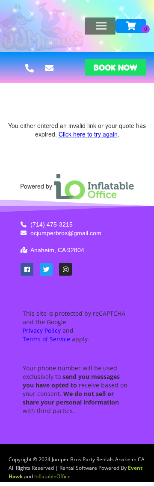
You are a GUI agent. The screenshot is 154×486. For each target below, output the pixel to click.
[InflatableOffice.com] (94, 186)
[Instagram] (65, 269)
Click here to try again (88, 134)
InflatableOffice (52, 476)
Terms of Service (46, 339)
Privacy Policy (42, 330)
